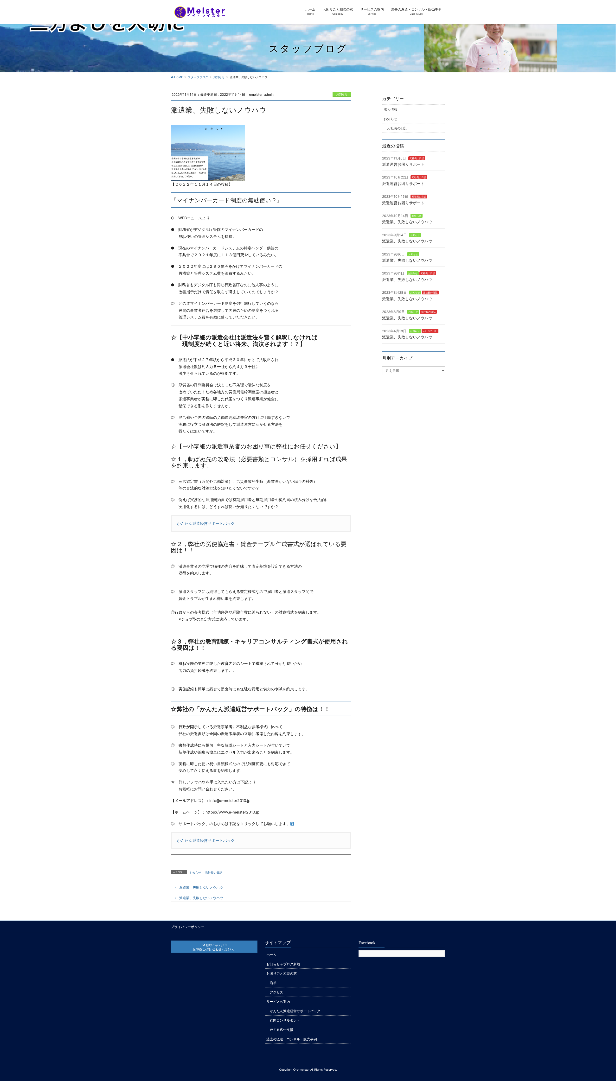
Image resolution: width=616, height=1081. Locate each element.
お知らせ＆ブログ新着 (283, 964)
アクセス (276, 992)
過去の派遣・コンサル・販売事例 (291, 1039)
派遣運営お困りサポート (403, 164)
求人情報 (390, 109)
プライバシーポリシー (188, 927)
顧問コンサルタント (285, 1020)
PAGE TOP (598, 1044)
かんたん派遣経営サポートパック (206, 523)
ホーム (271, 955)
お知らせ (342, 94)
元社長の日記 (213, 872)
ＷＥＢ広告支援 (281, 1030)
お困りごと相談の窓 (281, 973)
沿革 (273, 983)
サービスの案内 (278, 1001)
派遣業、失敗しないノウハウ (201, 887)
